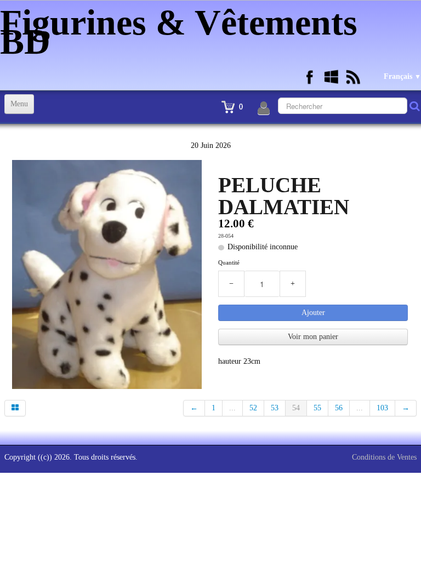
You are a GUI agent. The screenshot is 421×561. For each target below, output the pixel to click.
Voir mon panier (313, 337)
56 (339, 408)
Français (402, 76)
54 (296, 408)
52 (253, 408)
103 (382, 408)
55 (317, 408)
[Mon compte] (263, 108)
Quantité (229, 262)
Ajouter (313, 312)
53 (274, 408)
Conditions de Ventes (384, 457)
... (232, 408)
